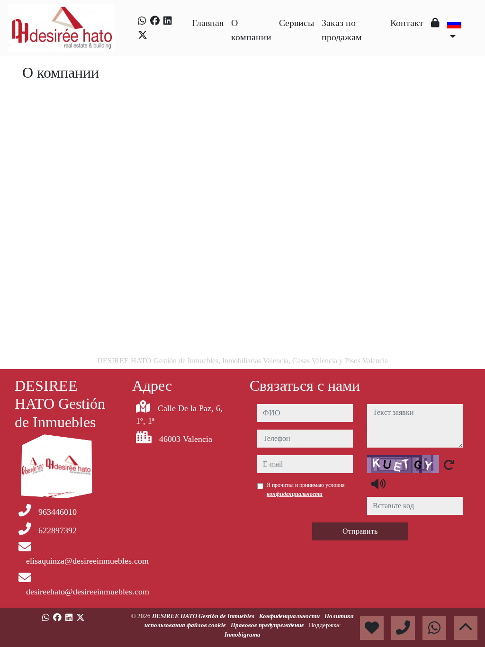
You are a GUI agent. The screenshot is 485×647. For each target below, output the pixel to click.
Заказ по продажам (342, 30)
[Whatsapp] (142, 21)
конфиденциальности (295, 494)
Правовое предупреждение (268, 625)
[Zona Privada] (435, 23)
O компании (251, 30)
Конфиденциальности (290, 616)
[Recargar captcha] (449, 464)
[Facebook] (155, 21)
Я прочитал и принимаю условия (306, 489)
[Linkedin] (167, 21)
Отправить (359, 531)
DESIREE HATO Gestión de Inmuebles (204, 616)
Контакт (406, 23)
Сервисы (296, 23)
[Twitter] (142, 35)
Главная (208, 23)
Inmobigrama (242, 634)
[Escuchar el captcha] (378, 483)
